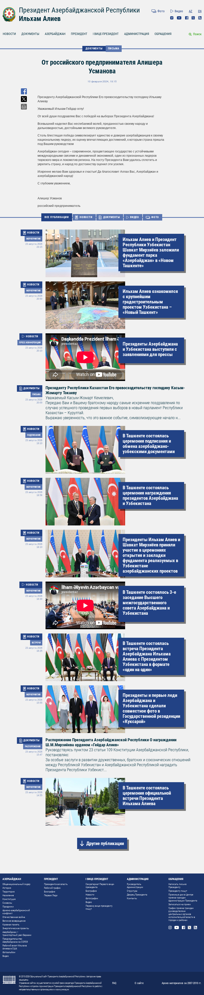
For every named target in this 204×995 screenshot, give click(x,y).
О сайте (139, 983)
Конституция (9, 899)
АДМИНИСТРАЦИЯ (136, 34)
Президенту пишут (177, 890)
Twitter (193, 17)
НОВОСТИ (9, 34)
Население (8, 895)
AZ (190, 11)
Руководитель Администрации (135, 885)
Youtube (179, 17)
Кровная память (10, 924)
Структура (132, 890)
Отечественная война (13, 917)
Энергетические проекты (15, 928)
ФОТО (155, 217)
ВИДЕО (134, 217)
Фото (161, 11)
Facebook (186, 17)
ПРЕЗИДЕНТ (79, 34)
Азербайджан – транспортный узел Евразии (16, 933)
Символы (7, 902)
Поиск (197, 34)
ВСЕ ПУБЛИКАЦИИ (57, 217)
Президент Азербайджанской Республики (79, 10)
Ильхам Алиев (40, 18)
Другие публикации (105, 843)
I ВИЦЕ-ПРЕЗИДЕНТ (106, 34)
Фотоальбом (8, 952)
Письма (113, 48)
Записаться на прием (179, 904)
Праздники (8, 906)
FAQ (114, 983)
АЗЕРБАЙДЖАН (55, 34)
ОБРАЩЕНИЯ (162, 34)
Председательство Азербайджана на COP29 (15, 940)
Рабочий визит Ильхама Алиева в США (14, 947)
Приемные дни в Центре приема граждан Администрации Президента (182, 897)
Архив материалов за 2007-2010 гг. (182, 983)
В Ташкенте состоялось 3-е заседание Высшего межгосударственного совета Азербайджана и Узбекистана (149, 602)
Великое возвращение (14, 920)
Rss (200, 17)
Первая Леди (50, 895)
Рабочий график (52, 887)
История (6, 887)
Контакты (132, 898)
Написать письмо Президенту (177, 885)
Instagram (171, 17)
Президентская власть (56, 884)
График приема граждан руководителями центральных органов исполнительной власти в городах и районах (181, 914)
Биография (49, 891)
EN (200, 11)
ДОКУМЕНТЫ (30, 34)
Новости (90, 894)
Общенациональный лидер (16, 884)
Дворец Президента (137, 894)
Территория (8, 891)
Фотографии (92, 898)
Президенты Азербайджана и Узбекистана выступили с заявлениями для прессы (150, 349)
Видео (179, 11)
